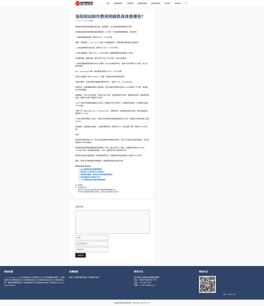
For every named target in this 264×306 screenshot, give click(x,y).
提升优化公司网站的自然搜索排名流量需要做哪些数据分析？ (97, 190)
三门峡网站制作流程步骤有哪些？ (94, 180)
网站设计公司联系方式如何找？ (93, 172)
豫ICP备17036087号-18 (141, 303)
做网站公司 (38, 277)
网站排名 (62, 283)
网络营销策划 (12, 285)
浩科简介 (167, 3)
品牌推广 (80, 185)
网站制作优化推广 (43, 282)
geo (4, 277)
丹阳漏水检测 (93, 277)
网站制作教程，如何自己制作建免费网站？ (97, 174)
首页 (108, 3)
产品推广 (14, 277)
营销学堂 (130, 3)
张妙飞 (71, 277)
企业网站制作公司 (27, 277)
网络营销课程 (142, 3)
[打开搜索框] (186, 3)
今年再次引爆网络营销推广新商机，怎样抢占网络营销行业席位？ (99, 192)
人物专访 (18, 277)
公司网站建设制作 (29, 280)
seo (7, 277)
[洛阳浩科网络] (84, 3)
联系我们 (178, 3)
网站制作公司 (55, 282)
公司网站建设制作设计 (45, 280)
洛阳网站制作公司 (29, 282)
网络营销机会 (155, 3)
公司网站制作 (82, 187)
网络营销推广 (118, 3)
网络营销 (6, 285)
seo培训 (10, 277)
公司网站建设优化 (16, 280)
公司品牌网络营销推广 (51, 277)
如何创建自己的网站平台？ (91, 177)
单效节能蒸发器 (81, 277)
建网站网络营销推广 (15, 282)
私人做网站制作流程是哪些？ (92, 169)
